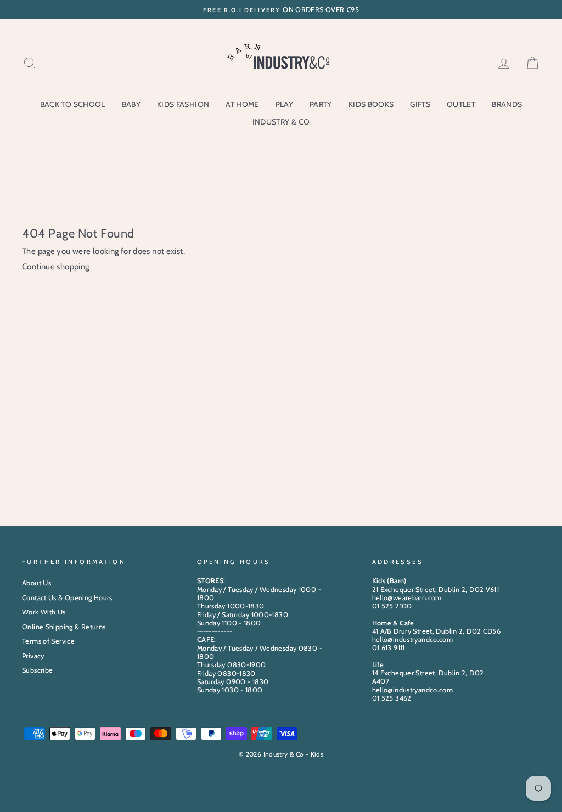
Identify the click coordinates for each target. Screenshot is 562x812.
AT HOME (242, 104)
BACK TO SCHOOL (72, 104)
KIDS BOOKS (371, 104)
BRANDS (507, 104)
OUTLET (461, 104)
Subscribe (37, 670)
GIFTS (420, 104)
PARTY (321, 104)
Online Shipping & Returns (63, 627)
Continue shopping (55, 267)
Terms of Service (48, 641)
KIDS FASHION (183, 104)
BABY (131, 104)
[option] (281, 9)
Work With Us (44, 612)
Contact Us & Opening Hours (67, 598)
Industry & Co (281, 122)
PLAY (284, 104)
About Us (36, 583)
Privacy (33, 656)
